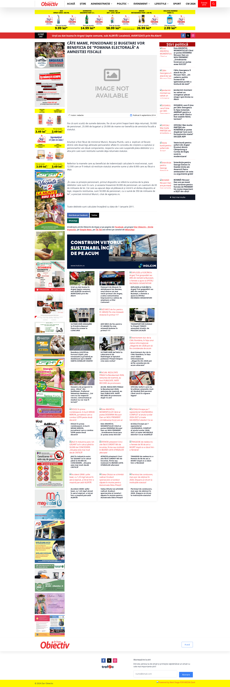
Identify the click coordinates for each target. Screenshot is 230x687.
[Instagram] (115, 660)
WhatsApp (130, 229)
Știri (83, 3)
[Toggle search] (213, 3)
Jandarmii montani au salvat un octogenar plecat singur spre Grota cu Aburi (183, 94)
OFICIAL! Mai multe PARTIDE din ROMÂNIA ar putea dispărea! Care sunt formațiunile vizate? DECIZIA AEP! (183, 131)
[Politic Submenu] (129, 4)
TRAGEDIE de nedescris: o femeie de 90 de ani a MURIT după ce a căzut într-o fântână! (142, 459)
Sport (177, 3)
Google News (86, 229)
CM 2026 (191, 3)
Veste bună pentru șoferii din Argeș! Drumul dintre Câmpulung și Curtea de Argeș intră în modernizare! (182, 150)
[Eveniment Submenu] (150, 4)
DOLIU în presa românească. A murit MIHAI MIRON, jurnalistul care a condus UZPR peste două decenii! (82, 429)
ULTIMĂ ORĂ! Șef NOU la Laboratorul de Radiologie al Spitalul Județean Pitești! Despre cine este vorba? (112, 356)
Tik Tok (98, 229)
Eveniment (141, 3)
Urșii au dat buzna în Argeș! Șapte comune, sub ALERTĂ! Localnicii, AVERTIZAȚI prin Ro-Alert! (106, 36)
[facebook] (183, 35)
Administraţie (100, 3)
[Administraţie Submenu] (112, 4)
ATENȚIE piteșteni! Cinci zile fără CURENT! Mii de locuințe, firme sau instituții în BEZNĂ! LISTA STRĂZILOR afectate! (112, 460)
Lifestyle (160, 3)
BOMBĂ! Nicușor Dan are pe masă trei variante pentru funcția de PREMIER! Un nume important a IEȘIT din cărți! (183, 186)
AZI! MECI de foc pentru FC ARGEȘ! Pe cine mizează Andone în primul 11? (111, 327)
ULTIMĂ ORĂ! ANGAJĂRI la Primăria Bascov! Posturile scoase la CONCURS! (81, 327)
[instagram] (193, 35)
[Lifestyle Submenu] (168, 4)
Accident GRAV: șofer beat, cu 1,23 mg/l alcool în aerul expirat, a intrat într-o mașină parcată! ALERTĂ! (82, 493)
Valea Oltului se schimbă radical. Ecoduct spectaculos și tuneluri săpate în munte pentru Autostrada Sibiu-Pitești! (112, 493)
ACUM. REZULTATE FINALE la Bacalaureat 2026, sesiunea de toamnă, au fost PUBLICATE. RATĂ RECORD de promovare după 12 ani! (112, 392)
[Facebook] (103, 660)
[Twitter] (109, 660)
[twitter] (188, 35)
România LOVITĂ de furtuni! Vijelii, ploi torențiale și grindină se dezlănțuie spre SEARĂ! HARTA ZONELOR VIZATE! (82, 356)
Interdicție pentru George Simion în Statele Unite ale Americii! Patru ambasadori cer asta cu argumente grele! (183, 168)
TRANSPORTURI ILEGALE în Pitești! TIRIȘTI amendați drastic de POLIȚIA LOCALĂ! (141, 327)
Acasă (71, 3)
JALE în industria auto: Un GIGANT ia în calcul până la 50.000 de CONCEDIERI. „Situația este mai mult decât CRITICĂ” (81, 461)
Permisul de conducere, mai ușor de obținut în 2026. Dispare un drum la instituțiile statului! (141, 492)
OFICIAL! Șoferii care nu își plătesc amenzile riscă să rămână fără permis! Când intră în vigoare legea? (142, 391)
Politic (122, 3)
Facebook (119, 227)
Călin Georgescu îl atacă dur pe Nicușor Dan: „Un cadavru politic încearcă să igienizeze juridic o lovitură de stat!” (182, 77)
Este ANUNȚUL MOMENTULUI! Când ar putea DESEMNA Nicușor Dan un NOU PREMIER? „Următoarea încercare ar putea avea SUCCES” (111, 429)
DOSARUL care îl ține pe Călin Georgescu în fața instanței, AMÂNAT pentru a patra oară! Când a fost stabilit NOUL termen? (183, 112)
